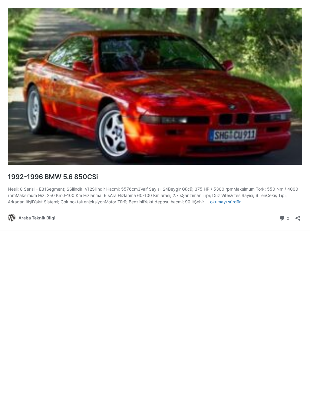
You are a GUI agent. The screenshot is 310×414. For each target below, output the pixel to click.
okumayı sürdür (225, 201)
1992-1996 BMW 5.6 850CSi (53, 177)
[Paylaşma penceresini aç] (298, 216)
